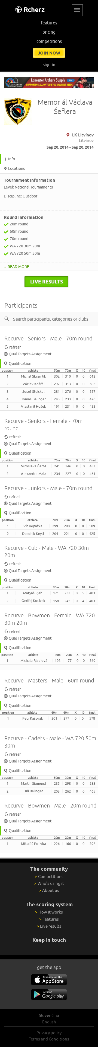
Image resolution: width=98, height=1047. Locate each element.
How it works (49, 912)
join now (49, 52)
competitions (49, 41)
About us (49, 890)
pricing (49, 32)
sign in (49, 64)
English (49, 1022)
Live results (49, 926)
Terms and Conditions (49, 1039)
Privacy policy (49, 1032)
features (49, 22)
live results (46, 281)
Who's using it (49, 883)
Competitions (49, 876)
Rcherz (34, 9)
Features (49, 919)
